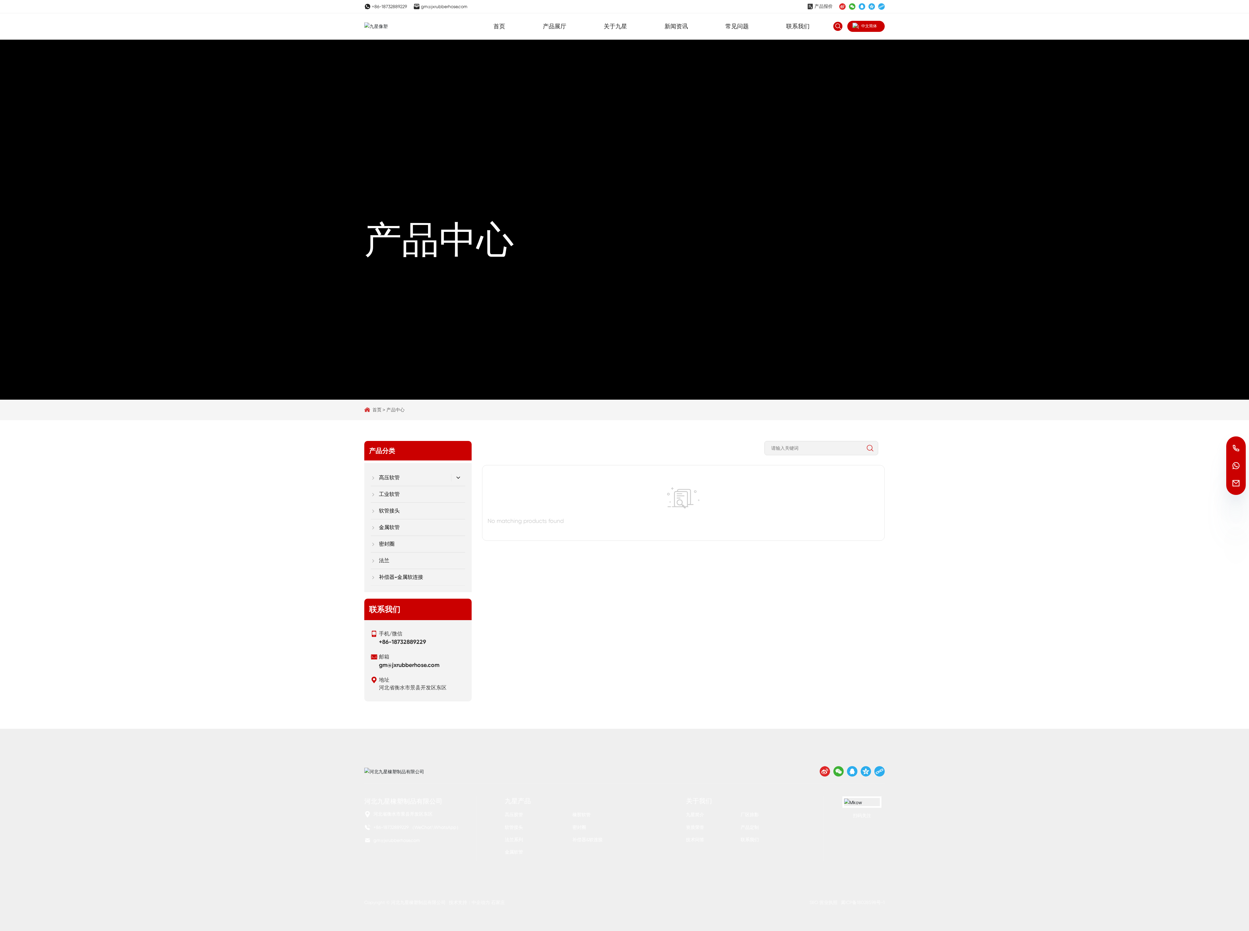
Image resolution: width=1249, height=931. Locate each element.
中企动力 (481, 902)
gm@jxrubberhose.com (444, 6)
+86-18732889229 (389, 6)
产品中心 (439, 239)
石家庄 (498, 902)
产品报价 (823, 6)
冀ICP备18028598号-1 (863, 902)
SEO (814, 902)
